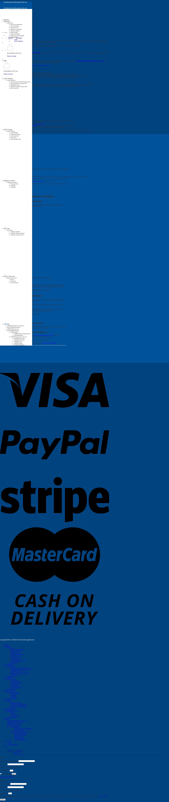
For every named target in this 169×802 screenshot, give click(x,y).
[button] (15, 751)
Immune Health (15, 26)
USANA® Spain (18, 343)
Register (3, 799)
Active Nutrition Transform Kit (19, 83)
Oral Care (13, 281)
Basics (12, 279)
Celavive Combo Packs (18, 706)
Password (3, 764)
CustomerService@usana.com (43, 335)
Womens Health (15, 31)
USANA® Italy (18, 341)
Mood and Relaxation (16, 24)
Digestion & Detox (9, 180)
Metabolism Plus (15, 85)
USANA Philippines (19, 344)
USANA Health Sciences (38, 181)
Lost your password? (6, 777)
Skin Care (7, 700)
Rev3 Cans (14, 137)
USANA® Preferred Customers (15, 325)
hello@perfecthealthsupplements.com (15, 2)
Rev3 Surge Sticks (16, 139)
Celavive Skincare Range (19, 705)
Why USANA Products (13, 330)
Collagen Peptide (16, 703)
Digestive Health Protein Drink (19, 86)
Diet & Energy (8, 129)
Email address (5, 784)
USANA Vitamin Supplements (22, 333)
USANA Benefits (18, 335)
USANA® (7, 324)
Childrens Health (15, 34)
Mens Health (14, 32)
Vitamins (6, 19)
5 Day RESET (14, 133)
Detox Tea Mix (14, 88)
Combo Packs (14, 282)
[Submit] (4, 35)
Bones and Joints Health (17, 35)
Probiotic (13, 185)
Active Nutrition (8, 78)
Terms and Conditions (49, 343)
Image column (11, 664)
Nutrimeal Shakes (15, 134)
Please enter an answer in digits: (10, 767)
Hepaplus (13, 187)
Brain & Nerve (14, 27)
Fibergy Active (14, 184)
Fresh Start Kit (15, 136)
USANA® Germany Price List (19, 337)
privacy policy (103, 796)
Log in (13, 774)
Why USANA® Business (13, 327)
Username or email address (9, 761)
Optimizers (10, 23)
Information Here (39, 124)
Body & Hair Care (9, 276)
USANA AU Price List (12, 329)
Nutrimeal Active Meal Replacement (20, 82)
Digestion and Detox (16, 29)
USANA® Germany (19, 338)
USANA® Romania (19, 340)
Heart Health (14, 37)
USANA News (14, 332)
